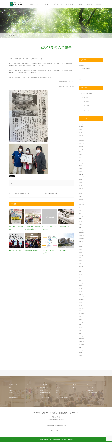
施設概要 (11, 390)
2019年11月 (81, 299)
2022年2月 (81, 227)
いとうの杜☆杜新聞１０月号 (21, 193)
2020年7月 (81, 277)
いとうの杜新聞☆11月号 (51, 193)
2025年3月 (81, 135)
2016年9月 (81, 347)
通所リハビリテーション (45, 392)
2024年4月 (81, 163)
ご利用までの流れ (28, 387)
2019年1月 (81, 305)
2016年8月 (81, 350)
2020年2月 (81, 291)
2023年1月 (81, 196)
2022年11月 (81, 202)
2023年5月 (81, 188)
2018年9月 (81, 311)
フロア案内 (11, 392)
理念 (10, 387)
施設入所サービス (44, 387)
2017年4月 (81, 327)
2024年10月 (81, 146)
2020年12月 (81, 266)
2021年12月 (81, 232)
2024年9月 (81, 149)
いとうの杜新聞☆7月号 (84, 110)
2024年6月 (81, 157)
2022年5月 (81, 218)
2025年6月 (81, 129)
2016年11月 (81, 341)
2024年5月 (81, 160)
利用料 (26, 390)
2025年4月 (81, 132)
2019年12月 (81, 297)
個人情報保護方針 (13, 397)
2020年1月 (81, 294)
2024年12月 (81, 140)
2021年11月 (81, 235)
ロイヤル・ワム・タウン (92, 387)
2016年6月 (81, 352)
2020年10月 (81, 269)
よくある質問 (27, 392)
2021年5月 (81, 252)
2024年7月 (81, 154)
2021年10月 (81, 238)
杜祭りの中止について (15, 250)
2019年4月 (81, 302)
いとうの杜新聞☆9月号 (84, 101)
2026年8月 (81, 124)
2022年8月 (81, 210)
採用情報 (89, 4)
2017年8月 (81, 316)
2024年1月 (81, 171)
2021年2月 (81, 260)
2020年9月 (81, 271)
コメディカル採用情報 (92, 392)
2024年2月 (81, 168)
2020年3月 (81, 288)
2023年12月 (81, 174)
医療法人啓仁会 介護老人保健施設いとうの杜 (56, 412)
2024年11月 (81, 143)
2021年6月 (81, 249)
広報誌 (80, 79)
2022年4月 (81, 221)
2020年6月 (81, 280)
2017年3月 (81, 330)
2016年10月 (81, 344)
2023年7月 (81, 182)
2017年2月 (81, 333)
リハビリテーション (44, 397)
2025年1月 (81, 138)
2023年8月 (81, 179)
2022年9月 (81, 207)
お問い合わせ (69, 4)
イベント (80, 74)
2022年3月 (81, 224)
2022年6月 (81, 216)
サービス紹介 (45, 4)
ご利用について (58, 4)
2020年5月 (81, 283)
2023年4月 (81, 191)
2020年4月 (81, 285)
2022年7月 (81, 213)
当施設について (34, 4)
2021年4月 (81, 255)
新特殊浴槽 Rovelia (63, 226)
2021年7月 (81, 246)
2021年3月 (81, 258)
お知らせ (98, 4)
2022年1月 (81, 230)
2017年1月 (81, 336)
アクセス (80, 4)
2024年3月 (81, 165)
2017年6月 (81, 322)
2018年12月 (81, 308)
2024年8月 (81, 151)
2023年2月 (81, 193)
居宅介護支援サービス (45, 395)
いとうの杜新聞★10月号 (84, 97)
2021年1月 (81, 263)
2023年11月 (81, 177)
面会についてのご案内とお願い (85, 93)
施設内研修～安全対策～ (32, 250)
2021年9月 (81, 241)
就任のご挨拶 (62, 250)
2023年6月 (81, 185)
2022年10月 (81, 204)
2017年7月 (81, 319)
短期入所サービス (44, 390)
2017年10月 (81, 313)
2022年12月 (81, 199)
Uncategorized (82, 65)
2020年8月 (81, 274)
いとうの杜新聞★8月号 (84, 106)
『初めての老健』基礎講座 (84, 68)
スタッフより (81, 76)
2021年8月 (81, 244)
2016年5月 (81, 355)
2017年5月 (81, 324)
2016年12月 (81, 338)
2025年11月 (81, 126)
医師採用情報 (90, 390)
